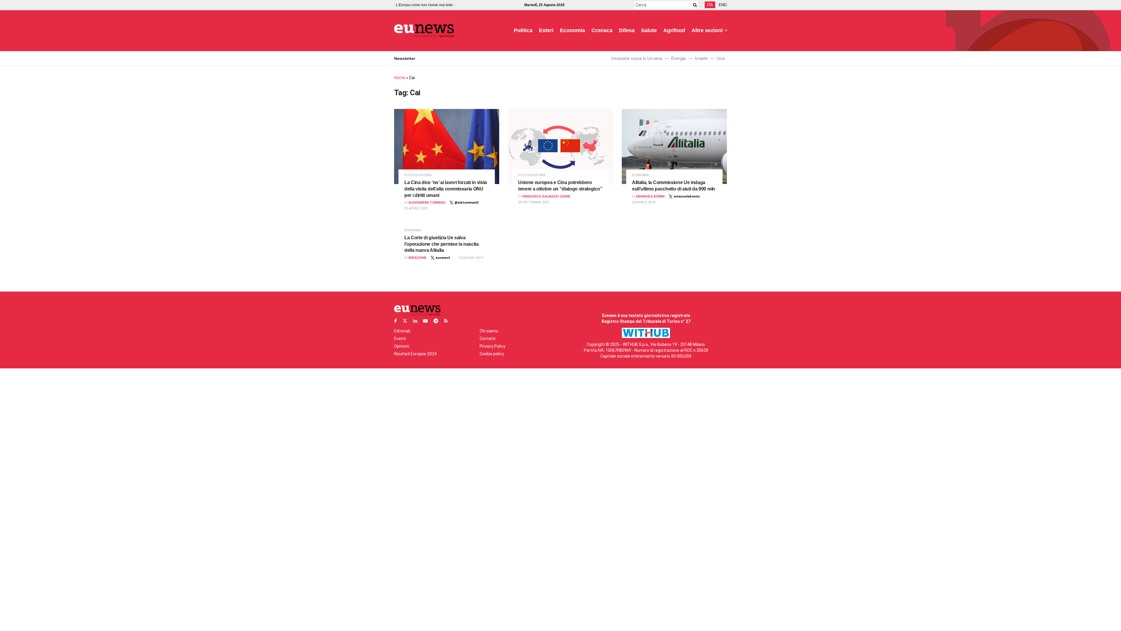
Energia (678, 58)
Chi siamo (489, 331)
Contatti (487, 338)
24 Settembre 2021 (533, 202)
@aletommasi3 (466, 202)
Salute (649, 30)
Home (399, 77)
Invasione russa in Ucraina (636, 58)
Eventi (400, 338)
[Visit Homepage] (424, 30)
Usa (721, 58)
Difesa (627, 30)
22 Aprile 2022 (415, 208)
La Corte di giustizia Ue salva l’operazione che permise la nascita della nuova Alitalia (441, 244)
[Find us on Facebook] (395, 321)
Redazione (417, 258)
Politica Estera (417, 175)
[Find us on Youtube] (425, 321)
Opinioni (401, 346)
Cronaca (601, 30)
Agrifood (674, 30)
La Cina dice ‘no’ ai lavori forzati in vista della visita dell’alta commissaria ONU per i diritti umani (445, 188)
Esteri (546, 30)
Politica (523, 30)
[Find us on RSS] (446, 321)
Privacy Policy (492, 346)
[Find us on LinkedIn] (415, 321)
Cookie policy (492, 353)
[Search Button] (694, 5)
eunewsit (443, 258)
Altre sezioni (707, 30)
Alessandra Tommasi (426, 202)
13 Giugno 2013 (470, 258)
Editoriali (402, 331)
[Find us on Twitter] (405, 321)
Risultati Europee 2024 (415, 353)
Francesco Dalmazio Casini (546, 196)
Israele (701, 58)
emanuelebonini (687, 196)
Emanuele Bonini (650, 196)
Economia (572, 30)
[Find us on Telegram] (436, 321)
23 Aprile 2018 (643, 202)
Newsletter (404, 58)
